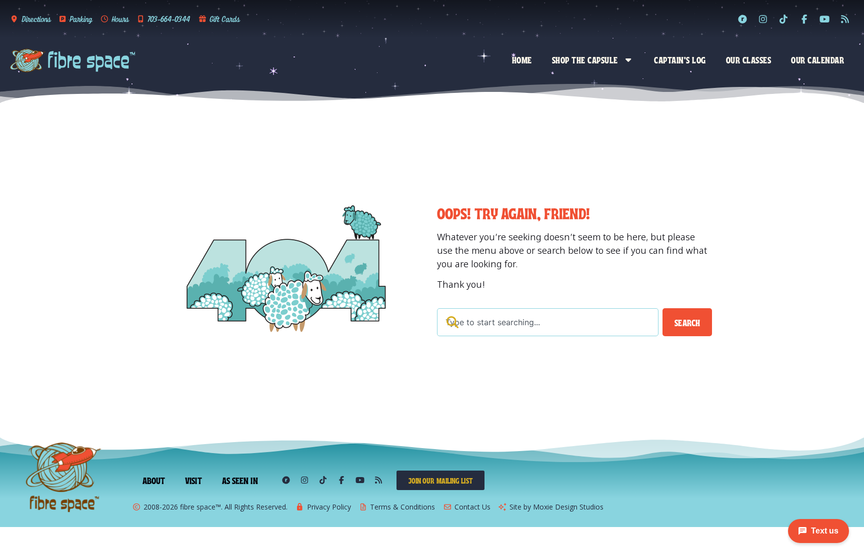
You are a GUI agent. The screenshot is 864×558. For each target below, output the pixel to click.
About (154, 480)
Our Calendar (817, 59)
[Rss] (845, 19)
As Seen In (240, 480)
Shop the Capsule (585, 59)
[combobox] (547, 322)
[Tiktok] (783, 19)
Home (522, 59)
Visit (193, 480)
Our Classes (749, 59)
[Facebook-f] (804, 19)
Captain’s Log (680, 59)
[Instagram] (763, 19)
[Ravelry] (743, 19)
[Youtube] (825, 19)
